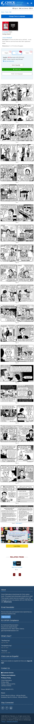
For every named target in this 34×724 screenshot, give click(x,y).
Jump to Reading (6, 37)
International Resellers (12, 721)
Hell (10, 12)
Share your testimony (8, 675)
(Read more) (8, 602)
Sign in (16, 8)
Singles (6, 53)
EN (32, 8)
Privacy (3, 721)
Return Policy (6, 678)
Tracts (6, 12)
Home (2, 12)
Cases (27, 53)
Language (5, 31)
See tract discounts (9, 61)
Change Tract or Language (17, 16)
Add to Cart (17, 69)
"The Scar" (4, 650)
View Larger (18, 523)
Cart (21, 8)
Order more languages (17, 73)
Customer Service (8, 672)
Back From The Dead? (17, 567)
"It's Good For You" (6, 645)
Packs (16, 53)
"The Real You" (5, 640)
